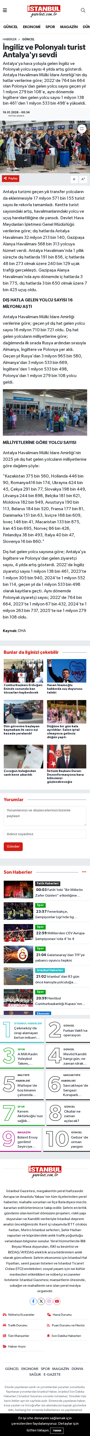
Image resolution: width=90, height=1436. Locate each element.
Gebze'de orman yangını (79, 1142)
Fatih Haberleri (48, 883)
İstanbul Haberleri (50, 970)
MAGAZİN (69, 27)
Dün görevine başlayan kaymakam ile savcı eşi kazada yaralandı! (22, 730)
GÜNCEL (10, 27)
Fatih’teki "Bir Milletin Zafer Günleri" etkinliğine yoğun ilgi (59, 893)
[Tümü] (84, 872)
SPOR (50, 27)
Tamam (57, 1430)
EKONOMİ (31, 27)
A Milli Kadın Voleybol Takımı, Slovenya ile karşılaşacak (28, 1059)
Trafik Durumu (17, 1325)
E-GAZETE (52, 1375)
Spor (40, 905)
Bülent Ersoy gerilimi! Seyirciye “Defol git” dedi (27, 1142)
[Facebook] (33, 1301)
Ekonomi (43, 1013)
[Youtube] (57, 1301)
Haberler (10, 39)
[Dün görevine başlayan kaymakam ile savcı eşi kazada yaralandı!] (23, 712)
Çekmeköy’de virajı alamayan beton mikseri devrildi (26, 1033)
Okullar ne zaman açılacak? (72, 1116)
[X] (41, 1301)
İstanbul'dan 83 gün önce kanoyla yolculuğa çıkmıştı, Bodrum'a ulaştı (57, 980)
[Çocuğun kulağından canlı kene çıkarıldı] (23, 756)
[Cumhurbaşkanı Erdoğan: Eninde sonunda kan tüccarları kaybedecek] (23, 671)
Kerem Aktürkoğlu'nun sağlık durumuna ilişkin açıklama (30, 1116)
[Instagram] (49, 1301)
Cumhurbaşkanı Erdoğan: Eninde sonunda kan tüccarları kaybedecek (23, 689)
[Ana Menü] (5, 11)
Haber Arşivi (17, 1346)
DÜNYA (77, 1369)
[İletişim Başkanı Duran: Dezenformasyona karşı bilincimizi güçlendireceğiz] (67, 756)
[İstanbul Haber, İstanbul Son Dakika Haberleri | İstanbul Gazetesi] (44, 11)
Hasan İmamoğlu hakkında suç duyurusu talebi (64, 689)
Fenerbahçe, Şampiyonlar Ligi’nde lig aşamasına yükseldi (54, 915)
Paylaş (13, 178)
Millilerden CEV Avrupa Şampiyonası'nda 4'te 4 (60, 936)
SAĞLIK (35, 1375)
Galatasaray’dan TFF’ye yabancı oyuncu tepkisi (60, 958)
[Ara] (83, 11)
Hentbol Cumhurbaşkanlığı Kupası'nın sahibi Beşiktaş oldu (58, 1001)
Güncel (28, 39)
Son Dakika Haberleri (66, 1335)
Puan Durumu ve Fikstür (68, 1325)
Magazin (24, 1132)
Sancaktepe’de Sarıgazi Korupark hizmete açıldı (75, 1090)
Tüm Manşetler (18, 1335)
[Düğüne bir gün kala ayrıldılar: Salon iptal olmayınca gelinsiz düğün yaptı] (67, 712)
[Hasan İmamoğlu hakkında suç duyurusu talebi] (67, 671)
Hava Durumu (62, 1314)
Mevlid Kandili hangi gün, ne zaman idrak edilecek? (75, 1059)
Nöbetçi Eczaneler (21, 1314)
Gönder (13, 846)
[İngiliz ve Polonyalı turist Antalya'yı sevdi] (45, 147)
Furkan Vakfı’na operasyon (75, 1033)
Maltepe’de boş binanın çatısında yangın (27, 1090)
